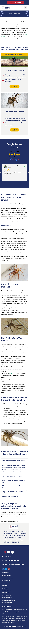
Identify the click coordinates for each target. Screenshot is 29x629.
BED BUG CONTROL (6, 575)
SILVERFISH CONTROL (7, 597)
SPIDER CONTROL (6, 595)
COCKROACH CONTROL (7, 578)
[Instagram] (9, 569)
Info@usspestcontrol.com (12, 560)
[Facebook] (3, 569)
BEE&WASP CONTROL (7, 580)
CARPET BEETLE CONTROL (8, 600)
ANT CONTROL (5, 583)
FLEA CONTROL (5, 592)
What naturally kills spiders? (10, 496)
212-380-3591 (9, 556)
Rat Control (4, 585)
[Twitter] (6, 569)
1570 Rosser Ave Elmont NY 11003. (14, 564)
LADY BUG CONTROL (7, 602)
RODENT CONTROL (6, 590)
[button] (25, 7)
